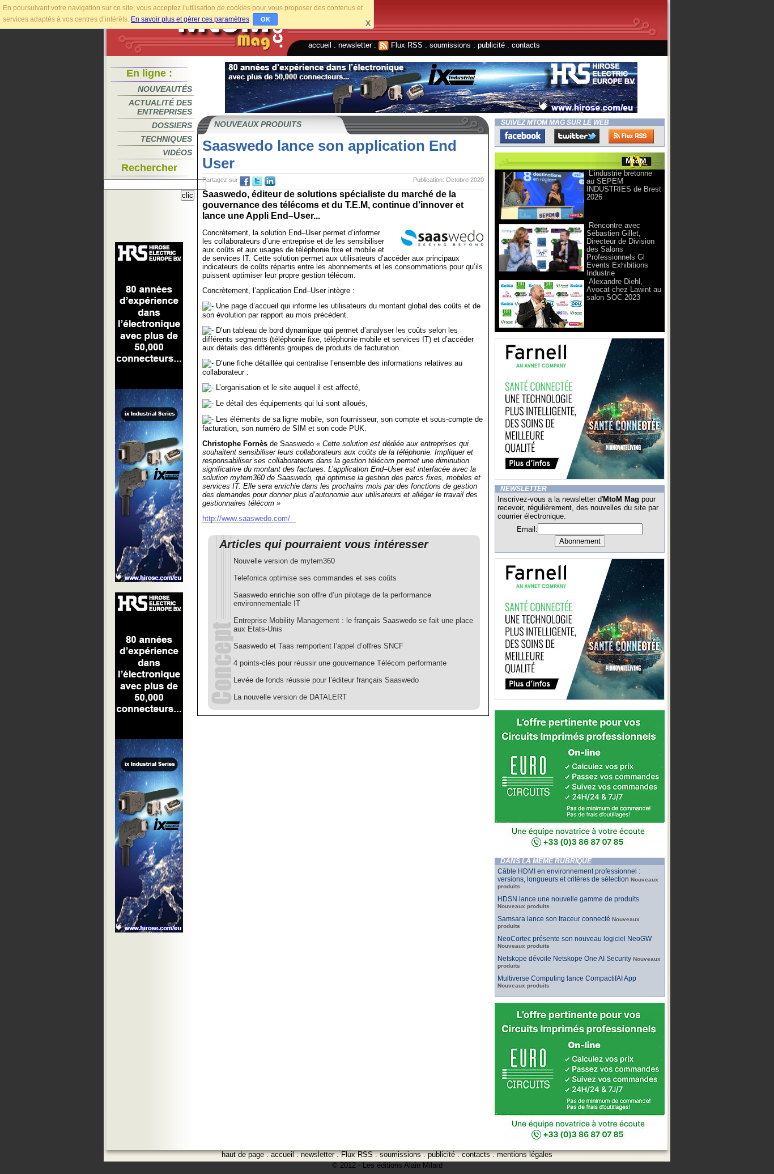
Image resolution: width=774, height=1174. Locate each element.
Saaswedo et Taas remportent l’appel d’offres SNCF (318, 646)
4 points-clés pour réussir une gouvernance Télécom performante (339, 663)
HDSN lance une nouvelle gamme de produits (568, 899)
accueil (319, 45)
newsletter (355, 45)
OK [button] (265, 19)
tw (257, 181)
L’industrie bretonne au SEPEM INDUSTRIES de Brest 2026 (623, 185)
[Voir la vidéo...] (541, 218)
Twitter (576, 136)
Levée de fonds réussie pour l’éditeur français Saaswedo (326, 680)
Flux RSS (406, 45)
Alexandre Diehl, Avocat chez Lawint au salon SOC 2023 (623, 289)
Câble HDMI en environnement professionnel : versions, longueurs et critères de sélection (568, 875)
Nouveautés (165, 89)
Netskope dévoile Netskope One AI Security (564, 959)
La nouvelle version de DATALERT (290, 697)
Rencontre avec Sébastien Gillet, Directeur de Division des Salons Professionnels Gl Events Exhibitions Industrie (620, 249)
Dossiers (172, 125)
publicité (491, 45)
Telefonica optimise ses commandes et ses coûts (315, 578)
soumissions (450, 45)
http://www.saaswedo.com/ (246, 518)
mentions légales (524, 1154)
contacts (526, 45)
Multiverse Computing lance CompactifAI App (566, 978)
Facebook (522, 136)
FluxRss (631, 136)
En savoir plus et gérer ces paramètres (190, 19)
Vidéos (177, 152)
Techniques (166, 138)
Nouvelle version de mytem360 (284, 561)
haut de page (243, 1154)
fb (244, 181)
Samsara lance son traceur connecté (554, 919)
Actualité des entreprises (160, 107)
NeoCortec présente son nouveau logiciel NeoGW (574, 939)
